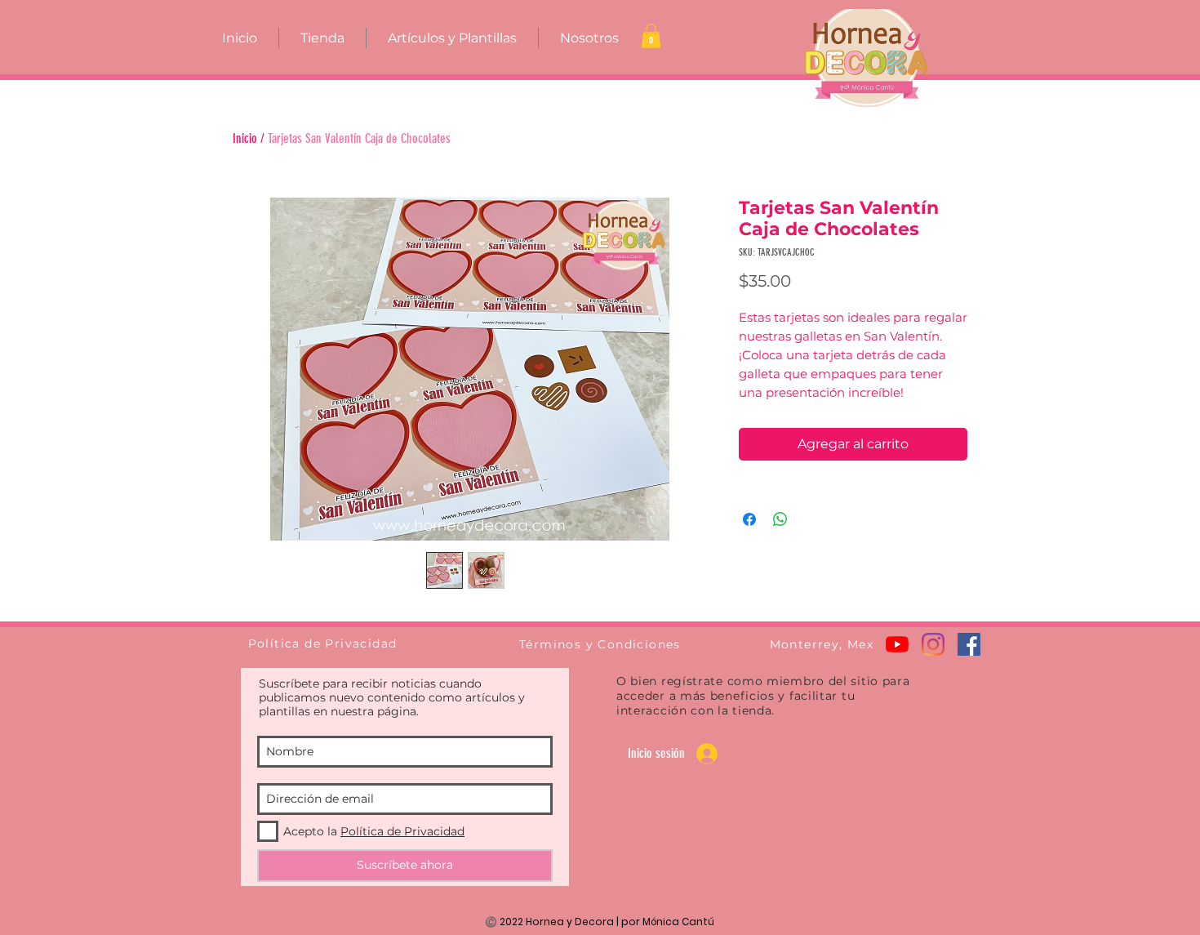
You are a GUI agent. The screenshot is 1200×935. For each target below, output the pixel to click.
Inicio (245, 138)
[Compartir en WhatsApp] (780, 519)
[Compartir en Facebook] (749, 519)
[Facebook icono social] (969, 644)
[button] (651, 36)
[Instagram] (933, 644)
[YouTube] (897, 644)
